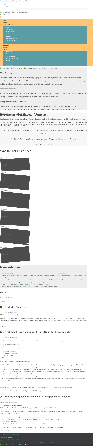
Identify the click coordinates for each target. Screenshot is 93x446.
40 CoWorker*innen (7, 273)
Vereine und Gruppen (7, 279)
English (4, 4)
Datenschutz (11, 440)
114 (4, 430)
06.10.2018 (3, 297)
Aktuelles (14, 337)
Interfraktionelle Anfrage (41, 419)
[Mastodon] (22, 1)
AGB (18, 440)
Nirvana (47, 442)
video (3, 292)
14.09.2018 (3, 312)
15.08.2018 (3, 402)
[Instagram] (15, 1)
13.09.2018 (3, 337)
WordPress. (52, 442)
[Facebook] (9, 1)
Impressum (3, 440)
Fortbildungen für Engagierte (21, 284)
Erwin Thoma (32, 417)
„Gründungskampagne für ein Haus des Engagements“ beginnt (35, 396)
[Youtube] (3, 1)
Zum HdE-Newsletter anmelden (9, 6)
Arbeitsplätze (61, 273)
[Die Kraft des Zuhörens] (9, 314)
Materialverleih (48, 286)
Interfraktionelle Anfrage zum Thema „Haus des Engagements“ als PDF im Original (21, 391)
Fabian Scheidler (42, 417)
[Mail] (27, 1)
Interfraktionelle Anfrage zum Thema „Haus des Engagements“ (35, 331)
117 (10, 430)
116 (8, 430)
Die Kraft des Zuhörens (13, 306)
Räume (36, 279)
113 (2, 430)
